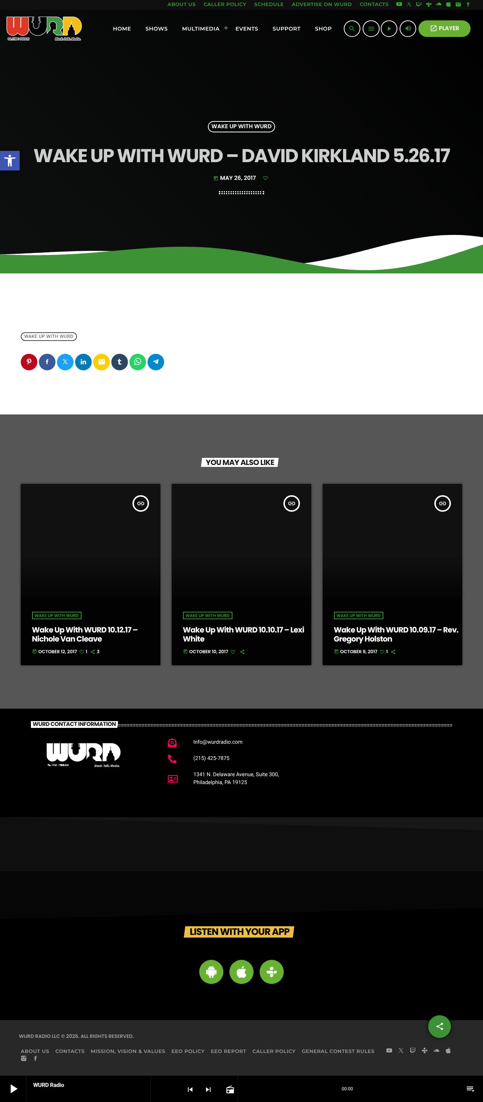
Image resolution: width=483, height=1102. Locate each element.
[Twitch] (419, 5)
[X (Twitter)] (409, 5)
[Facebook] (468, 5)
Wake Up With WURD (241, 127)
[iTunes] (449, 5)
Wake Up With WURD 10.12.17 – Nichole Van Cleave (85, 634)
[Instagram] (458, 5)
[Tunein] (429, 5)
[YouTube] (399, 5)
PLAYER (444, 28)
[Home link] (44, 29)
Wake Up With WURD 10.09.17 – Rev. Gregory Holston (396, 634)
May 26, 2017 (235, 178)
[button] (10, 160)
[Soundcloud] (439, 5)
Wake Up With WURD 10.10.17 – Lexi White (243, 634)
